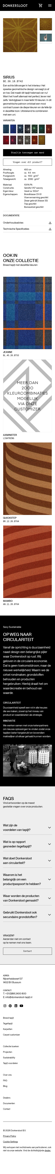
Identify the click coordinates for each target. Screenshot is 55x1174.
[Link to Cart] (40, 5)
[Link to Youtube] (21, 1006)
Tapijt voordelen (10, 1063)
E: (17, 997)
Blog (5, 1086)
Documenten (9, 1103)
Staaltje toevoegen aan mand (27, 152)
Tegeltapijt (8, 1023)
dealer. (48, 1150)
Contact (27, 951)
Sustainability (9, 1057)
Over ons (7, 1075)
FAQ (5, 1080)
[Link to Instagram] (5, 1006)
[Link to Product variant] (6, 129)
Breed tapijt (8, 1018)
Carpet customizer (11, 1035)
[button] (49, 5)
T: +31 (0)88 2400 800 (14, 993)
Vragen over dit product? (27, 162)
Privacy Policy (9, 1136)
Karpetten (7, 1029)
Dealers (6, 1098)
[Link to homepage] (15, 5)
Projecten (7, 1052)
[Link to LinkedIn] (16, 1006)
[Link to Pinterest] (10, 1006)
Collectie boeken (11, 1046)
